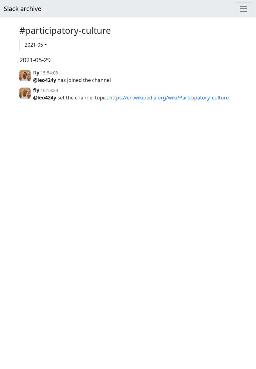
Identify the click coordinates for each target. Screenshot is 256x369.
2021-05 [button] (34, 44)
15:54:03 (49, 73)
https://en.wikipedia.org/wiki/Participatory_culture (169, 97)
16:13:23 (49, 90)
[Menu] (243, 9)
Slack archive (22, 8)
